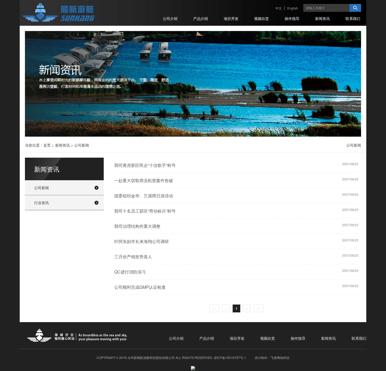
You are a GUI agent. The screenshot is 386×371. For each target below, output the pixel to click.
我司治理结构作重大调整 (137, 226)
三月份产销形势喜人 (133, 257)
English (292, 8)
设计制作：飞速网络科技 (272, 357)
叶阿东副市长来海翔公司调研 (141, 241)
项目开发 (237, 338)
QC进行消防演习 (130, 272)
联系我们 (359, 338)
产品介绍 (206, 338)
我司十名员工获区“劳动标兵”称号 (145, 211)
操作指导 (298, 338)
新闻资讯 (62, 145)
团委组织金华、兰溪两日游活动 (143, 196)
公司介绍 (176, 338)
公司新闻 (81, 145)
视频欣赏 (267, 338)
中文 (278, 8)
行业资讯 (41, 202)
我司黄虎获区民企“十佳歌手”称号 (145, 165)
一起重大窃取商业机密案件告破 (143, 180)
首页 (47, 145)
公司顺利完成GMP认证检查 (140, 287)
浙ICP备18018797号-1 (230, 357)
